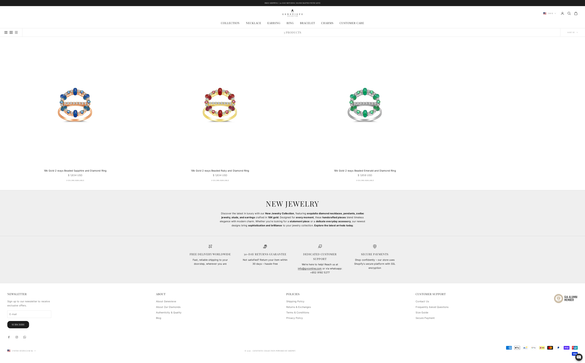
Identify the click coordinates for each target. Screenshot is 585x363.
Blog (158, 317)
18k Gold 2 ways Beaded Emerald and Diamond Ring (365, 170)
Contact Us (422, 301)
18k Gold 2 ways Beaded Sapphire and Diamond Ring (75, 170)
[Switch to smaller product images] (11, 32)
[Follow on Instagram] (16, 337)
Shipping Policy (295, 301)
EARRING (273, 23)
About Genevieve (166, 301)
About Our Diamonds (168, 307)
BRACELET (307, 23)
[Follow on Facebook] (8, 337)
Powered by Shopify (286, 351)
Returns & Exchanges (298, 307)
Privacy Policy (294, 317)
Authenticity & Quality (169, 312)
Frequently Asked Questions (432, 307)
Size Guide (422, 312)
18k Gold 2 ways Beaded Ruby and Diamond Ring (220, 170)
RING (290, 23)
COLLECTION (230, 23)
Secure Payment (425, 317)
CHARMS (327, 23)
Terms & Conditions (297, 312)
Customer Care (352, 23)
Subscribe (18, 324)
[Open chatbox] (579, 357)
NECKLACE (253, 23)
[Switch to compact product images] (16, 32)
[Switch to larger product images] (6, 32)
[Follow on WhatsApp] (24, 337)
